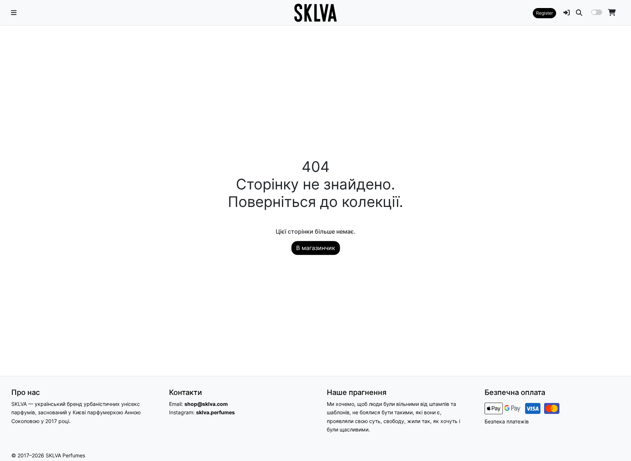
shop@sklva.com (206, 404)
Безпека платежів (507, 421)
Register (544, 13)
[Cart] (612, 12)
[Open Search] (579, 12)
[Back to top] (617, 442)
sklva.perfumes (215, 412)
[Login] (566, 12)
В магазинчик (315, 248)
